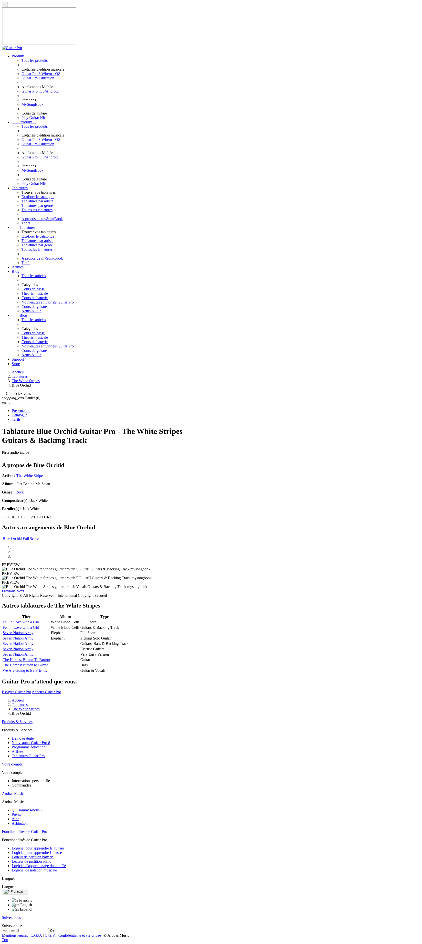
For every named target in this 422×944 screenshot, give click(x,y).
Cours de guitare (34, 306)
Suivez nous (11, 917)
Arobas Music (13, 793)
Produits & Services (17, 722)
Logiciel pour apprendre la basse (37, 852)
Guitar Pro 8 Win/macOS (40, 74)
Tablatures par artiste (37, 201)
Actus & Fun (31, 311)
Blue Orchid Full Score (21, 538)
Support (18, 359)
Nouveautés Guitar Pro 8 (31, 743)
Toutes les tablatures (37, 210)
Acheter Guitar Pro (46, 692)
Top (5, 940)
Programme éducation (28, 747)
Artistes (17, 267)
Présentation (21, 411)
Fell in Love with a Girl (21, 622)
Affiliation (20, 823)
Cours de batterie (34, 298)
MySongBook (32, 104)
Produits (18, 56)
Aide (15, 819)
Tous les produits (34, 60)
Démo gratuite (23, 738)
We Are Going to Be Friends (25, 670)
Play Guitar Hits (33, 117)
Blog (15, 271)
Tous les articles (33, 276)
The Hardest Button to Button (26, 665)
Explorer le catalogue (37, 197)
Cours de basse (33, 289)
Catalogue (19, 415)
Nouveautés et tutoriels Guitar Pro (47, 302)
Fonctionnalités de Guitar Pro (24, 831)
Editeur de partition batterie (32, 857)
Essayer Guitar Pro (16, 692)
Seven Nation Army (18, 633)
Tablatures (20, 188)
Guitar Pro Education (37, 78)
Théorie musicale (34, 293)
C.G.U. (37, 935)
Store (16, 364)
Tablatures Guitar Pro (28, 756)
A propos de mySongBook (42, 219)
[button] (9, 591)
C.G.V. (51, 935)
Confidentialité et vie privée (80, 935)
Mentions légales (15, 935)
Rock (19, 492)
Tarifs (25, 223)
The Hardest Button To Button (26, 660)
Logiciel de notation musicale (34, 870)
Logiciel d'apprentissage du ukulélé (39, 866)
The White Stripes (30, 475)
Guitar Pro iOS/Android (40, 91)
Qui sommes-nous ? (27, 810)
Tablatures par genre (37, 205)
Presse (16, 814)
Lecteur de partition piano (31, 861)
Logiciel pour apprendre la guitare (38, 848)
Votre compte (12, 764)
